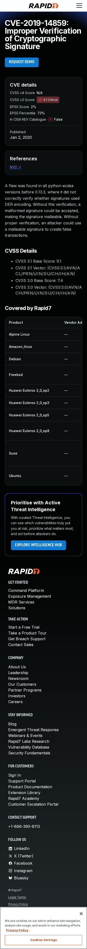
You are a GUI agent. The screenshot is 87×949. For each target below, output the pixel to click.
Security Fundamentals (29, 752)
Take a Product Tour (27, 633)
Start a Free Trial (23, 627)
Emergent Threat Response (33, 729)
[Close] (81, 913)
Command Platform (26, 590)
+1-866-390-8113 (24, 826)
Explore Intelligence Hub (38, 545)
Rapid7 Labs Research (28, 741)
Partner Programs (25, 690)
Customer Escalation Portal (33, 804)
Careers (15, 701)
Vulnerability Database (28, 747)
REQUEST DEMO (22, 62)
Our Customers (22, 684)
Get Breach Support (26, 638)
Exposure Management (29, 596)
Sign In (14, 775)
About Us (17, 666)
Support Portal (22, 781)
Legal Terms (17, 897)
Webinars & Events (25, 735)
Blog (12, 723)
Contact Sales (21, 644)
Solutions (16, 607)
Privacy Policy (18, 904)
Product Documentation (30, 786)
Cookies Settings (43, 940)
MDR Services (21, 602)
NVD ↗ (15, 167)
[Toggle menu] (79, 5)
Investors (16, 695)
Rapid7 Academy (23, 798)
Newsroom (18, 678)
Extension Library (24, 792)
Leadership (18, 672)
